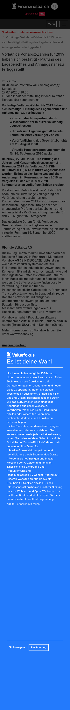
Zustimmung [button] (38, 647)
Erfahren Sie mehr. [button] (28, 503)
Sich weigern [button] (17, 647)
